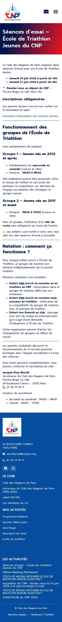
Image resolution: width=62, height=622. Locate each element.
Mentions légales (17, 614)
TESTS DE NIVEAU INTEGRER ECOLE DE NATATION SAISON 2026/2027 (28, 578)
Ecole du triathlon (14, 539)
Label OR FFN (11, 497)
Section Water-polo (15, 522)
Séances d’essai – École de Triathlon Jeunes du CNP (27, 566)
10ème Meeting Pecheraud (20, 572)
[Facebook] (6, 468)
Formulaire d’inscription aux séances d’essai (30, 116)
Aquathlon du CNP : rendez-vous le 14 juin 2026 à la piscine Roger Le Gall (31, 584)
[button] (55, 11)
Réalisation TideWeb (42, 614)
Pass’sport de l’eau (14, 533)
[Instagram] (13, 468)
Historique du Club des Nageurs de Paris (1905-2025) (28, 490)
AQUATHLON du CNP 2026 (20, 597)
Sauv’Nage (9, 528)
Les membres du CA (15, 503)
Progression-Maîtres (15, 516)
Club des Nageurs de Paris (19, 483)
